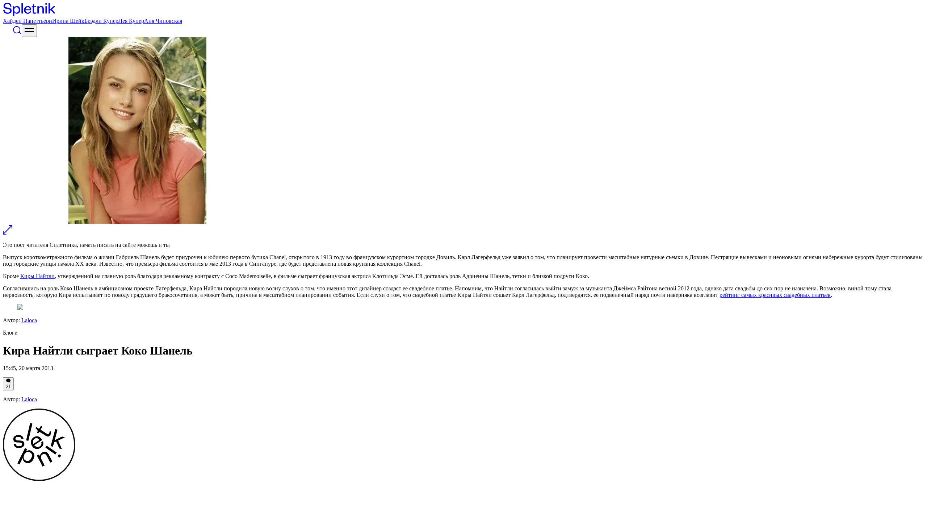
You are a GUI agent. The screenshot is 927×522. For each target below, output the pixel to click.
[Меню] (29, 30)
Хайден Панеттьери (27, 21)
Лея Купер (131, 21)
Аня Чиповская (163, 21)
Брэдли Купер (101, 21)
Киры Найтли (37, 276)
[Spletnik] (463, 10)
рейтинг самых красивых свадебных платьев (775, 295)
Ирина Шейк (68, 21)
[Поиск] (17, 33)
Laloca (29, 320)
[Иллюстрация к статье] (7, 232)
